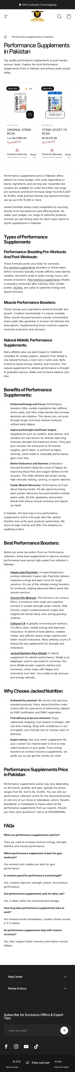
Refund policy (12, 1067)
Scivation (12, 125)
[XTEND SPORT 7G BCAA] (55, 102)
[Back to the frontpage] (5, 36)
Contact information (60, 1067)
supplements (19, 267)
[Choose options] (30, 114)
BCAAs (18, 287)
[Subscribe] (64, 1030)
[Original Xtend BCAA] (20, 102)
